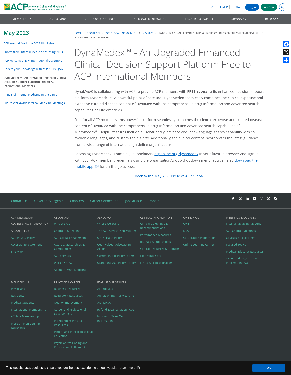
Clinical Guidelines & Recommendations (154, 226)
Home (78, 33)
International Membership (28, 309)
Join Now (269, 7)
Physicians (18, 289)
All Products (105, 289)
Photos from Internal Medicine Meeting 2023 (33, 52)
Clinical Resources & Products (160, 249)
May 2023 (16, 32)
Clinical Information (150, 19)
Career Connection (104, 201)
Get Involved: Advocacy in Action (114, 247)
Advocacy (239, 19)
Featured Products (111, 282)
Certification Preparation (199, 238)
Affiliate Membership (25, 316)
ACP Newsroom (22, 217)
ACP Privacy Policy (23, 238)
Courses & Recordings (240, 238)
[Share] (286, 60)
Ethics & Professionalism (156, 263)
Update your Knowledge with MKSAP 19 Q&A (33, 69)
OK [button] (269, 367)
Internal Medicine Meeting (243, 223)
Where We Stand (108, 223)
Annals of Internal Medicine (115, 295)
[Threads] (268, 199)
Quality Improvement (68, 302)
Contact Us (19, 201)
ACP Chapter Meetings (241, 231)
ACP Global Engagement (121, 33)
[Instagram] (261, 199)
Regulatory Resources (68, 295)
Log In (252, 7)
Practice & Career (199, 19)
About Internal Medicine (70, 270)
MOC (186, 231)
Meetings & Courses (100, 19)
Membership (22, 19)
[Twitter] (240, 199)
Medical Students (22, 302)
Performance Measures (155, 235)
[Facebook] (286, 44)
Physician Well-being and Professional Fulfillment (70, 345)
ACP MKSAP (104, 302)
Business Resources (67, 289)
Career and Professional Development (70, 311)
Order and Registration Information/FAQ (241, 260)
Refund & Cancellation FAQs (115, 309)
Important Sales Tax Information (110, 318)
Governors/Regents (49, 201)
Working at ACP (64, 263)
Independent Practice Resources (68, 323)
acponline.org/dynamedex (176, 154)
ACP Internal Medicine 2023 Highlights (29, 43)
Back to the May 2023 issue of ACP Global (169, 176)
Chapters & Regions (67, 231)
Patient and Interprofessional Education (73, 334)
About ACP (219, 7)
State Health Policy (109, 238)
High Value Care (150, 256)
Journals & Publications (155, 242)
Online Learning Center (198, 244)
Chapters (77, 201)
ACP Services (62, 256)
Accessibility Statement (26, 244)
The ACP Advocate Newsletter (116, 231)
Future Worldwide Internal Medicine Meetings (34, 103)
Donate (237, 7)
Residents (17, 295)
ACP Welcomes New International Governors (33, 60)
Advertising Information (30, 223)
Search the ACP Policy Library (116, 263)
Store (273, 19)
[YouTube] (254, 199)
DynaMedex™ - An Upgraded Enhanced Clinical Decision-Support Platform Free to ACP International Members (35, 82)
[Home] (35, 7)
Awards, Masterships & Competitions (69, 247)
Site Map (17, 251)
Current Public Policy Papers (116, 256)
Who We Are (62, 223)
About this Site (22, 231)
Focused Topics (236, 244)
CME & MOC (57, 19)
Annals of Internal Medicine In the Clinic (30, 94)
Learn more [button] (128, 367)
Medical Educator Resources (245, 251)
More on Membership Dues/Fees (25, 326)
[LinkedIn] (247, 199)
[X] (286, 52)
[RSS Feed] (275, 199)
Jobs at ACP (133, 201)
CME (186, 223)
